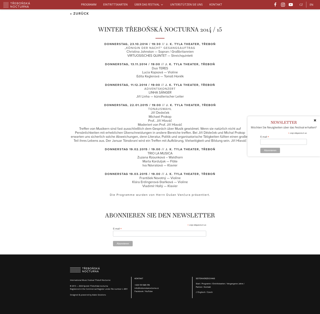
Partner (199, 286)
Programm (88, 4)
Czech (210, 292)
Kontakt (215, 4)
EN (311, 5)
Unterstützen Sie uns (186, 4)
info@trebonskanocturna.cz (146, 288)
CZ (301, 5)
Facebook (139, 291)
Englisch (201, 292)
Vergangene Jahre (235, 283)
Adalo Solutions (99, 294)
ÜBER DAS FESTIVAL (147, 4)
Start (198, 283)
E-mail (264, 136)
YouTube (149, 291)
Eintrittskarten (115, 4)
